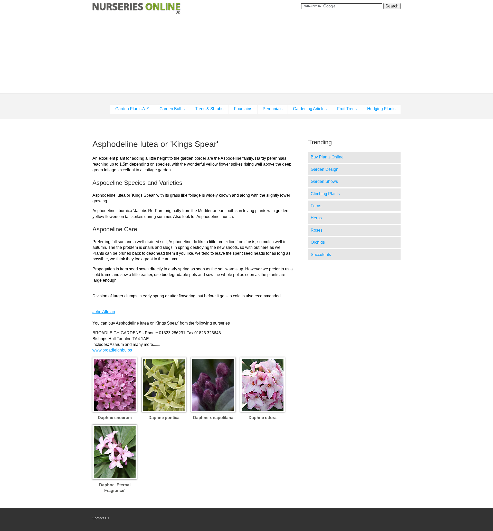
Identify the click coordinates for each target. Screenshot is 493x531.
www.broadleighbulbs (112, 350)
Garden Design (324, 169)
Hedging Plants (381, 109)
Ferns (316, 206)
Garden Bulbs (172, 109)
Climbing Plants (325, 194)
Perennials (272, 109)
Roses (317, 230)
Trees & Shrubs (209, 109)
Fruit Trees (347, 109)
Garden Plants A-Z (132, 109)
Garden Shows (324, 181)
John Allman (103, 311)
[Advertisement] (246, 54)
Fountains (243, 109)
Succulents (321, 254)
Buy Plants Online (327, 157)
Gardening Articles (310, 109)
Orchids (318, 242)
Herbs (316, 218)
